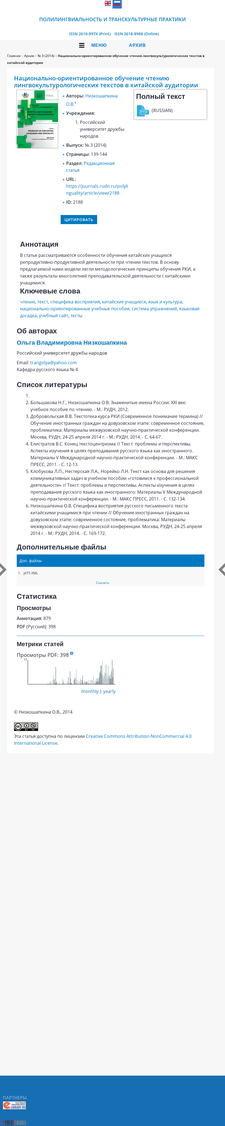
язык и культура (165, 302)
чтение (27, 302)
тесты (76, 315)
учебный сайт (53, 315)
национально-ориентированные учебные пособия (75, 309)
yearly (109, 691)
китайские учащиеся (124, 302)
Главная (14, 55)
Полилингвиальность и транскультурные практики (112, 19)
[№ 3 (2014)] (37, 147)
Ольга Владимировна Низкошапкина (72, 342)
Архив (137, 45)
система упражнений (154, 309)
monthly (90, 691)
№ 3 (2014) (46, 55)
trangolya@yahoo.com (53, 363)
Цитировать (78, 219)
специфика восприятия (75, 302)
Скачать (102, 582)
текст (42, 302)
